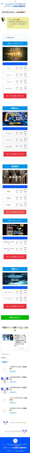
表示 (12, 37)
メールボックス (15, 96)
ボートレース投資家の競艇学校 (15, 6)
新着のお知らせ (5, 354)
